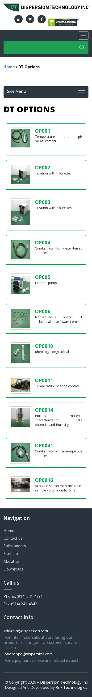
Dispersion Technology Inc (64, 682)
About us (12, 561)
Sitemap (11, 553)
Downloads (13, 569)
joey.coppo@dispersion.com (28, 654)
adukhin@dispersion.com (26, 631)
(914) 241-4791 (30, 596)
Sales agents (15, 545)
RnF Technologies (71, 687)
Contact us (13, 538)
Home (9, 66)
